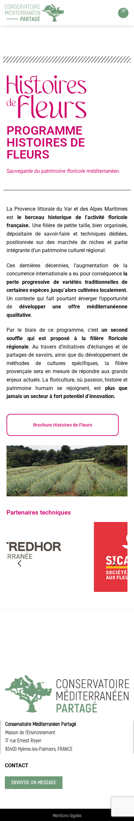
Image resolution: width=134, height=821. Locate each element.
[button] (123, 13)
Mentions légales (67, 815)
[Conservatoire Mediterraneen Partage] (34, 13)
